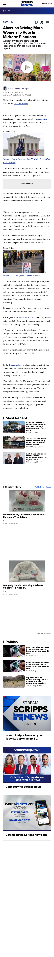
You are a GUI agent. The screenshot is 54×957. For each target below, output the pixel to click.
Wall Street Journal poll (24, 317)
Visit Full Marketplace (43, 487)
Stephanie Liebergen (21, 88)
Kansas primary (16, 364)
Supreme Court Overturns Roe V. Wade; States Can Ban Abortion (26, 160)
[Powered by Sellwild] (47, 633)
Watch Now (46, 4)
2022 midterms (21, 103)
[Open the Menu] (4, 4)
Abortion (9, 22)
